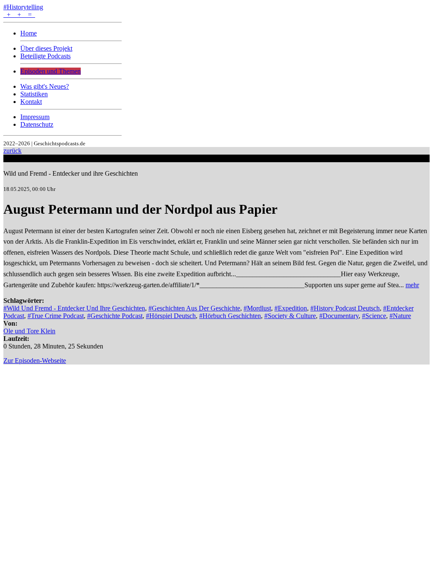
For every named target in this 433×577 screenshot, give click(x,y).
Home (28, 33)
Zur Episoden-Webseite (34, 360)
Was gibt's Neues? (44, 86)
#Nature (400, 315)
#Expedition (290, 308)
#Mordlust (257, 308)
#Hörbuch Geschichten (230, 315)
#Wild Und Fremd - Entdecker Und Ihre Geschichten (74, 308)
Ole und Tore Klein (29, 331)
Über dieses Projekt (46, 48)
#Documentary (339, 315)
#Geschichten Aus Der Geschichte (194, 308)
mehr (412, 284)
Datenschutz (36, 124)
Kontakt (31, 101)
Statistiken (34, 94)
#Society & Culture (290, 315)
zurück (12, 150)
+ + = (19, 14)
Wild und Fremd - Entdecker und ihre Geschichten (70, 173)
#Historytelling (23, 7)
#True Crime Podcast (55, 315)
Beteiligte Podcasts (45, 56)
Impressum (34, 116)
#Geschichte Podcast (115, 315)
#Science (374, 315)
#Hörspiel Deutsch (171, 315)
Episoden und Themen (50, 71)
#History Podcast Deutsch (345, 308)
